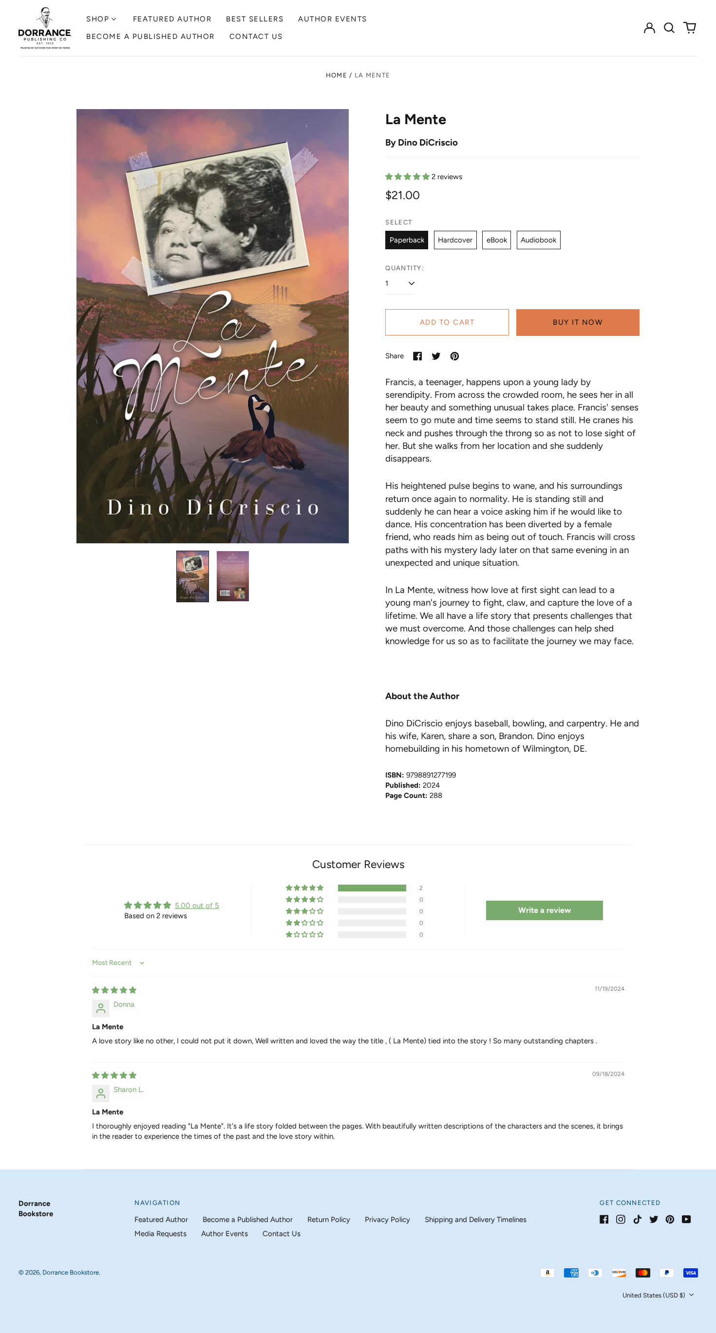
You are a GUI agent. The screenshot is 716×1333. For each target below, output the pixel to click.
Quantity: (404, 268)
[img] (114, 990)
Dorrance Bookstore (70, 1272)
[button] (669, 27)
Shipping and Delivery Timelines (476, 1219)
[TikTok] (637, 1219)
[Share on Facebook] (417, 356)
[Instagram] (620, 1219)
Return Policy (328, 1219)
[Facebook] (604, 1219)
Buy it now (578, 322)
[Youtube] (686, 1219)
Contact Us (256, 36)
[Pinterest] (670, 1219)
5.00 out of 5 (197, 905)
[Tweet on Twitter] (436, 356)
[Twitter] (654, 1219)
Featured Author (172, 19)
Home (336, 75)
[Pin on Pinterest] (454, 356)
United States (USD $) (654, 1295)
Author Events (332, 19)
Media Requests (160, 1233)
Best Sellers (254, 19)
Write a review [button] (544, 910)
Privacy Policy (387, 1219)
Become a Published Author (150, 36)
